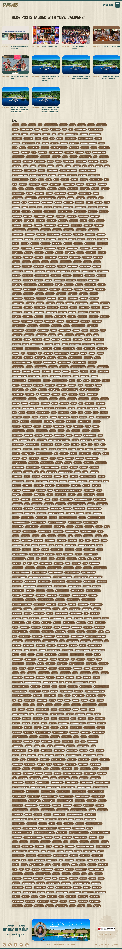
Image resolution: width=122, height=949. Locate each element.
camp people (38, 280)
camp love (54, 262)
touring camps (58, 846)
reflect (92, 700)
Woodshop (63, 901)
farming (69, 435)
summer (74, 778)
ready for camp (42, 700)
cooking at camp (103, 371)
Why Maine (50, 892)
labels (87, 540)
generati (60, 458)
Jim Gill (100, 531)
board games (102, 184)
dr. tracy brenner (92, 408)
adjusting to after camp (85, 138)
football (44, 449)
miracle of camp (100, 623)
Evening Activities (58, 426)
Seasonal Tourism (89, 728)
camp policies (69, 285)
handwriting (53, 481)
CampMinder (94, 330)
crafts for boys (38, 385)
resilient (66, 705)
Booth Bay (62, 189)
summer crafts (91, 801)
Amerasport (45, 148)
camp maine (16, 266)
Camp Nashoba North (63, 271)
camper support (56, 326)
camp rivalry (49, 294)
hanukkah (72, 481)
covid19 (86, 381)
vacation (82, 865)
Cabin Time (99, 202)
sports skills (16, 769)
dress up (21, 413)
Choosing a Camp (89, 349)
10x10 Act (45, 129)
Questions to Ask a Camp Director (95, 691)
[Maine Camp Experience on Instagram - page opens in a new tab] (27, 945)
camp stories (94, 303)
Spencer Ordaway (29, 764)
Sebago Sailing (17, 732)
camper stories (45, 326)
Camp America (37, 212)
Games (24, 458)
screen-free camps (76, 728)
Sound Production (32, 760)
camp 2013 (48, 207)
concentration (46, 371)
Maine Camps (16, 586)
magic (67, 563)
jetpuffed (98, 527)
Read (20, 700)
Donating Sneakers (28, 408)
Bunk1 (100, 198)
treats (23, 860)
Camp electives (90, 234)
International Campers (75, 522)
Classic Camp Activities (61, 353)
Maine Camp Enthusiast (55, 572)
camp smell (84, 298)
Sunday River (99, 805)
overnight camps (91, 664)
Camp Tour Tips (17, 312)
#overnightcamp (101, 125)
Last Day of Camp (70, 545)
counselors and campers (59, 381)
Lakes (51, 545)
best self (33, 180)
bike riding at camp (95, 180)
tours (43, 851)
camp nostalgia (56, 276)
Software (15, 760)
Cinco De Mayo (32, 353)
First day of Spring (18, 444)
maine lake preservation (93, 591)
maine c (78, 568)
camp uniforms (27, 317)
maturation (28, 613)
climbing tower (17, 358)
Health (106, 481)
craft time (15, 385)
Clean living (74, 353)
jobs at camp (25, 536)
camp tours (28, 312)
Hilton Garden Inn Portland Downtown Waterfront (68, 490)
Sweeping (92, 810)
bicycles (48, 180)
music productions (24, 636)
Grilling (85, 472)
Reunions (83, 709)
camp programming (29, 289)
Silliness (57, 741)
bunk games (61, 198)
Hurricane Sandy (60, 504)
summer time (56, 805)
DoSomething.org (60, 408)
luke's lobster (58, 563)
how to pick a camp (99, 499)
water (54, 878)
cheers (64, 344)
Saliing (90, 718)
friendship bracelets (100, 449)
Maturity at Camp (39, 613)
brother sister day (60, 193)
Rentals (26, 705)
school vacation (17, 728)
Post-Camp (46, 687)
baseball (68, 166)
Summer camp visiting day (65, 801)
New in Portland (62, 645)
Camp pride (102, 285)
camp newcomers (103, 271)
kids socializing (50, 540)
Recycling (84, 700)
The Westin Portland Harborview (33, 837)
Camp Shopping (29, 298)
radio (60, 696)
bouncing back (85, 189)
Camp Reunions (28, 294)
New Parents (73, 645)
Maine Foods (30, 591)
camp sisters (51, 298)
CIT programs (48, 353)
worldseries (28, 906)
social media (60, 755)
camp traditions (39, 312)
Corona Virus (84, 376)
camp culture (40, 234)
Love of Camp (16, 563)
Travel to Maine (85, 855)
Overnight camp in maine (76, 664)
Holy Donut (72, 495)
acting (45, 138)
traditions (78, 851)
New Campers (40, 645)
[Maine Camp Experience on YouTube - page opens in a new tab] (21, 945)
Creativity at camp (18, 390)
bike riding (84, 180)
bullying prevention (31, 198)
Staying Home (102, 773)
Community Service (103, 367)
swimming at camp (59, 814)
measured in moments (57, 618)
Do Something (64, 403)
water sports (73, 878)
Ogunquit (97, 655)
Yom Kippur (81, 906)
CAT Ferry (87, 339)
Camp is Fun (102, 253)
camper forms (85, 321)
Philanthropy (40, 677)
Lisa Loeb (30, 559)
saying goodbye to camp (77, 723)
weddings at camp (40, 887)
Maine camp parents (58, 581)
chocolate (57, 349)
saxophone (52, 723)
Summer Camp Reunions (82, 796)
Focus (102, 444)
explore (88, 426)
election (35, 417)
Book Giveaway (41, 189)
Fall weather (95, 431)
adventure (45, 143)
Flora (90, 444)
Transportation (31, 855)
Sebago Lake (101, 728)
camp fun (15, 248)
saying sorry (91, 723)
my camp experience (62, 636)
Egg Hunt (26, 417)
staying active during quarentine (72, 773)
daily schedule (45, 394)
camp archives (17, 216)
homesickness (25, 499)
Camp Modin (29, 271)
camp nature (75, 271)
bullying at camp (17, 198)
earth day (88, 413)
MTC (107, 632)
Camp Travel (62, 312)
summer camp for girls (37, 787)
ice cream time (17, 508)
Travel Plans (74, 855)
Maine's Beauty (17, 609)
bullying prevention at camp (47, 198)
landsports (59, 545)
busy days (58, 202)
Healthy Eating (38, 486)
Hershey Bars (16, 490)
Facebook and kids (42, 431)
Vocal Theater (66, 874)
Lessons (100, 550)
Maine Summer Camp (73, 600)
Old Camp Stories (17, 659)
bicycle (41, 180)
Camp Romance (61, 294)
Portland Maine (35, 687)
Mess (28, 623)
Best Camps (62, 175)
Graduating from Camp (65, 472)
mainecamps (28, 609)
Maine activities (94, 563)
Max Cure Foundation (61, 613)
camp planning (17, 285)
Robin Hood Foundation (57, 714)
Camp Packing (101, 276)
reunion (75, 709)
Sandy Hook (16, 723)
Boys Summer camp (18, 193)
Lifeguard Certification (91, 554)
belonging (41, 170)
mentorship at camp (18, 623)
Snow (23, 755)
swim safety (38, 814)
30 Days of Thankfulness (95, 129)
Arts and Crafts (104, 157)
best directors (72, 175)
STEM (14, 778)
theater (57, 837)
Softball (100, 755)
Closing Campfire (40, 358)
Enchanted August (36, 422)
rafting (67, 696)
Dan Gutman (56, 394)
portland (92, 682)
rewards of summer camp (20, 714)
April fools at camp (18, 157)
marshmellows (87, 609)
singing (37, 746)
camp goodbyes (85, 248)
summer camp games (68, 787)
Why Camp (41, 892)
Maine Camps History (74, 586)
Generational (69, 458)
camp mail (97, 262)
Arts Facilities (16, 161)
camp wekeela (94, 317)
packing (31, 668)
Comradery (36, 371)
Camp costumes (68, 230)
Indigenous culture (79, 508)
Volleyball (76, 874)
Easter (95, 413)
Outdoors (40, 664)
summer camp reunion (66, 796)
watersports (41, 883)
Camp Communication (19, 230)
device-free (95, 399)
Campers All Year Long (78, 326)
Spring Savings (55, 769)
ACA (54, 134)
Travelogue (16, 860)
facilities (61, 431)
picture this (87, 677)
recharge (52, 700)
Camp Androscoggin (50, 212)
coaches (97, 358)
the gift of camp (61, 833)
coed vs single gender (79, 362)
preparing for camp (85, 687)
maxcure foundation (76, 613)
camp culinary (30, 234)
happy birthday (82, 481)
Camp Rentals (89, 289)
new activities (16, 645)
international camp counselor (96, 518)
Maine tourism (51, 604)
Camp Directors (66, 234)
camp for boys (45, 244)
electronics (83, 417)
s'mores (54, 718)
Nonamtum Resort (67, 650)
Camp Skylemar (73, 298)
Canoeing (27, 339)
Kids (105, 536)
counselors (47, 381)
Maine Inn (50, 591)
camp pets (48, 280)
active (52, 138)
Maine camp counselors (39, 572)
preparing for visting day (19, 691)
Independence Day (56, 508)
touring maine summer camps (85, 846)
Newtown (33, 650)
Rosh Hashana (37, 718)
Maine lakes (16, 595)
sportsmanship (37, 769)
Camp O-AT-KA (78, 276)
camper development (72, 321)
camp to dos (95, 307)
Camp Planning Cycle (30, 285)
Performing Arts (29, 677)
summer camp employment (20, 787)
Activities (59, 138)
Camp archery (103, 212)
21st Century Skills (81, 129)
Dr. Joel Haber (81, 408)
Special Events (45, 760)
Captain (47, 339)
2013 (70, 129)
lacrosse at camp (17, 545)
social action (49, 755)
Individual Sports (17, 513)
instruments (53, 518)
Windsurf (34, 897)
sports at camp (58, 764)
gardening (44, 458)
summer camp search (98, 796)
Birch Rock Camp (34, 184)
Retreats (54, 709)
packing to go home (65, 668)
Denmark (62, 399)
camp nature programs (89, 271)
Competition (16, 371)
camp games (38, 248)
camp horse (49, 253)
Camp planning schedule (45, 285)
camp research (100, 289)
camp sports (50, 303)
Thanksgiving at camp (30, 828)
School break (101, 723)
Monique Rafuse (76, 627)
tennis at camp (68, 824)
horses (47, 499)
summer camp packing (79, 792)
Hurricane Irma (49, 504)
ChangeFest (49, 344)
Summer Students (44, 805)
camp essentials (17, 239)
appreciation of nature (99, 152)
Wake (90, 874)
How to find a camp (66, 499)
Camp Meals (61, 266)
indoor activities (29, 513)
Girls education (89, 463)
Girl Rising (59, 463)
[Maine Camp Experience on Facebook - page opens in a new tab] (4, 945)
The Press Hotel (17, 837)
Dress (14, 413)
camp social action (18, 303)
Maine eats (87, 586)
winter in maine (95, 897)
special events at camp (58, 760)
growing (27, 476)
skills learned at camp (19, 750)
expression (30, 431)
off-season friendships (77, 655)
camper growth (97, 321)
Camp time (64, 307)
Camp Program (17, 289)
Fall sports (85, 431)
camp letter (16, 262)
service (76, 737)
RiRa (32, 714)
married (65, 609)
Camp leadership (75, 257)
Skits (30, 750)
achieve (38, 138)
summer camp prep (33, 796)
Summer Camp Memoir (48, 792)
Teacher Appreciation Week (75, 814)
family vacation (59, 435)
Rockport (98, 714)
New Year (82, 645)
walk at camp (38, 878)
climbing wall (28, 358)
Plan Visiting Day (17, 682)
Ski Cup (50, 746)
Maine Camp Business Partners (21, 572)
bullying (96, 193)
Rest (14, 709)
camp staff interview (81, 303)
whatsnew (86, 887)
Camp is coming (90, 253)
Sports (49, 764)
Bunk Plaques (80, 198)
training (100, 851)
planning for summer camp (32, 682)
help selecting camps (62, 486)
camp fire (15, 244)
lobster (52, 559)
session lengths (93, 737)
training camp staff (18, 855)
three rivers (93, 837)
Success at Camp (64, 778)
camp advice (92, 207)
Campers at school (18, 330)
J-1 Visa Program (59, 527)
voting (84, 874)
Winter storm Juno (18, 901)
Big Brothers (64, 180)
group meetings (17, 476)
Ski (43, 746)
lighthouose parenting (19, 559)
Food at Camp (16, 449)
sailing (73, 718)
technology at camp (18, 824)
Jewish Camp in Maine (29, 531)
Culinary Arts (42, 390)
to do (65, 842)
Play (62, 682)
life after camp (68, 554)
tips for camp (57, 842)
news (26, 650)
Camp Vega (49, 317)
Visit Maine (36, 869)
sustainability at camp (48, 810)
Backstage (103, 161)
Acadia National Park (71, 134)
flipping (66, 444)
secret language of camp (60, 732)
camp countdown (17, 234)
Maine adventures (17, 568)
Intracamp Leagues (46, 527)
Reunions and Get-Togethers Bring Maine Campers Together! (50, 78)
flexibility (58, 444)
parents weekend (85, 673)
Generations (79, 458)
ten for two (43, 824)
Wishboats (54, 901)
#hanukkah (63, 125)
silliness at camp (67, 741)
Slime (91, 750)
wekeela (50, 887)
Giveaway (64, 467)
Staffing (95, 769)
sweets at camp (102, 810)
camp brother (40, 221)
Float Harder (75, 444)
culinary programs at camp (69, 390)
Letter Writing (49, 554)
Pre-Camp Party (72, 687)
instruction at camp (27, 518)
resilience (49, 705)
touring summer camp (103, 846)
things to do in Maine (80, 837)
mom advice (65, 627)
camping (84, 330)
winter (61, 897)
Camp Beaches (71, 216)
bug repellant (72, 193)
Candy (89, 335)
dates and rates (92, 394)
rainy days (101, 696)
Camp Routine (72, 294)
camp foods (34, 244)
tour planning (39, 846)
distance (54, 403)
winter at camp (83, 897)
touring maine (70, 846)
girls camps (78, 463)
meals (25, 618)
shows (37, 741)
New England (51, 645)
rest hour (21, 709)
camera (32, 207)
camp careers (16, 225)
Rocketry (89, 714)
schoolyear (38, 728)
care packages (66, 339)
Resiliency (57, 705)
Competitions (26, 371)
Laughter (100, 545)
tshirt (102, 860)
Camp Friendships (102, 244)
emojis (91, 417)
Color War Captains (41, 367)
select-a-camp (85, 732)
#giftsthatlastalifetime (51, 125)
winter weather (30, 901)
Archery (65, 157)
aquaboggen (56, 157)
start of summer (28, 773)
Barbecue (50, 166)
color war (29, 367)
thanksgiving (16, 828)
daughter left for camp (19, 399)
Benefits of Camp (52, 170)
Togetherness (94, 842)
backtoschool (16, 166)
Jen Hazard (79, 527)
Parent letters (31, 673)
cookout (45, 376)
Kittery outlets (61, 540)
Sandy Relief (26, 723)
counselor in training (34, 381)
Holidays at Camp (60, 495)
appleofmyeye (69, 152)
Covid (79, 381)
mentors (105, 618)
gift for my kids (33, 463)
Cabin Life (89, 202)
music (14, 636)
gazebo (53, 458)
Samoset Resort (100, 718)
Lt (24, 563)
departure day (72, 399)
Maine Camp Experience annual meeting (39, 577)
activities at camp (71, 138)
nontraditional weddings (82, 650)
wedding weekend (17, 887)
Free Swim (72, 449)
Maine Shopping (30, 600)
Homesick (15, 499)
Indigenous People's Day (94, 508)
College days (92, 362)
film (33, 440)
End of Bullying (49, 422)
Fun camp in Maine (85, 454)
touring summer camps (19, 851)
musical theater (37, 636)
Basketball (77, 166)
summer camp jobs (18, 792)
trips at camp (69, 860)
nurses (23, 655)
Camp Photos (71, 280)
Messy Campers (46, 623)
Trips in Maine (80, 860)
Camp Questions (54, 289)
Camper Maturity (32, 326)
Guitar (65, 476)
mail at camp (76, 563)
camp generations (72, 248)
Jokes (43, 536)
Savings (44, 723)
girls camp (68, 463)
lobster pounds (72, 559)
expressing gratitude (18, 431)
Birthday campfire (55, 184)
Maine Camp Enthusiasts (72, 572)
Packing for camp (41, 668)
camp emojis (101, 234)
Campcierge (38, 321)
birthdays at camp (69, 184)
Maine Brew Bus (68, 568)
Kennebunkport (88, 536)
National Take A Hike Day (50, 641)
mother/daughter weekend (20, 632)
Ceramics (25, 344)
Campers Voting (30, 330)
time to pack (34, 842)
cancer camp (69, 335)
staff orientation (85, 769)
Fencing (15, 440)
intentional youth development (68, 518)
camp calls (100, 221)
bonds (21, 189)
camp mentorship (85, 266)
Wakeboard (99, 874)
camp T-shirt (28, 307)
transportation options (44, 855)
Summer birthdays (18, 782)
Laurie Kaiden (26, 550)
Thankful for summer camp (94, 824)
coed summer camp (49, 362)
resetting (40, 705)
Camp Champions (76, 225)
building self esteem (85, 193)
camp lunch (87, 262)
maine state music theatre (46, 600)
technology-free (31, 824)
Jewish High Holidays (44, 531)
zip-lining (97, 906)
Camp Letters (26, 262)
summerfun (78, 805)
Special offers (72, 760)
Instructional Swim (41, 518)
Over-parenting (50, 664)
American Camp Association (59, 148)
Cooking (93, 371)
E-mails (73, 413)
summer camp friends (53, 787)
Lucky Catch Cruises (46, 563)
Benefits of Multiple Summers (68, 170)
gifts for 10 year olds (47, 463)
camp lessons (98, 257)
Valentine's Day (103, 865)
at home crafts (28, 161)
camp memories (72, 266)
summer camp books (71, 782)
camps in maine (41, 335)
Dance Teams (72, 394)
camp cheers (88, 225)
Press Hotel (54, 691)
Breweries (49, 193)
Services (84, 737)
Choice (79, 349)
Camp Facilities (40, 239)
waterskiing (16, 883)
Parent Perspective (44, 673)
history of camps (89, 490)
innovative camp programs (56, 513)
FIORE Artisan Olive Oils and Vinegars (59, 440)
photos (78, 677)
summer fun (102, 801)
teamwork (79, 819)
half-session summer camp (88, 476)
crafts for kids (61, 385)
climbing (100, 353)
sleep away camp (46, 750)
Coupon (72, 381)
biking (14, 184)
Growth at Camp (46, 476)
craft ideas (106, 381)
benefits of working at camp (38, 175)
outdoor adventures (18, 664)
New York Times (17, 650)
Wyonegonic (49, 906)
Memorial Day (78, 618)
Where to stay (97, 887)
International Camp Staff (38, 522)
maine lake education (77, 591)
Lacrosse (104, 540)
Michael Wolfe (81, 623)
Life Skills (78, 554)
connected (75, 371)
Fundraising (97, 454)
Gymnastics (74, 476)
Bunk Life (70, 198)
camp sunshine (17, 307)
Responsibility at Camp (89, 705)
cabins (107, 202)
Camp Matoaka (50, 266)
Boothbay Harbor (72, 189)
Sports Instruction (95, 764)
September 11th (66, 737)
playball (68, 682)
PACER (14, 668)
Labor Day (95, 540)
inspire (88, 513)
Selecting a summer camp (20, 737)
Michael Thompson (69, 623)
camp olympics (90, 276)
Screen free (55, 728)
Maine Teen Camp (39, 604)
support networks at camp (20, 810)
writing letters (39, 906)
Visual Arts (56, 874)
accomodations (17, 138)
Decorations (53, 399)
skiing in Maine (59, 746)
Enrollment (97, 422)
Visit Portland (59, 869)
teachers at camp (90, 814)
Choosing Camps (102, 349)
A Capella (24, 134)
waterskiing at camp (28, 883)
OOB (73, 659)
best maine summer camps (20, 180)
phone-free (60, 677)
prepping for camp (35, 691)
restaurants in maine (42, 709)
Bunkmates (16, 202)
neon (106, 641)
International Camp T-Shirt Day (57, 522)
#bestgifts (15, 125)
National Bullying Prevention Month (95, 636)
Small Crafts (100, 750)
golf (42, 472)
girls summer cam (101, 463)
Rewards (92, 709)
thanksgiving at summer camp (47, 828)
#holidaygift (81, 125)
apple (33, 152)
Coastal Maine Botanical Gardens (22, 362)
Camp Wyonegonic (27, 321)
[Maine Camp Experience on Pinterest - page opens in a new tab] (15, 945)
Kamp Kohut (62, 536)
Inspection (80, 513)
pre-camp (62, 687)
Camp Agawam (103, 207)
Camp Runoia (83, 294)
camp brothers (52, 221)
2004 (64, 129)
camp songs (30, 303)
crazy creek (72, 385)
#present (15, 129)
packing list (53, 668)
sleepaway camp (59, 750)
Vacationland (91, 865)
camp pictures (82, 280)
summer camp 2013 (42, 782)
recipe (60, 700)
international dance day (90, 522)
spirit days (41, 764)
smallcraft (15, 755)
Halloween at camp (18, 481)
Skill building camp (83, 746)
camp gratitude (97, 248)
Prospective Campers (66, 691)
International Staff (18, 527)
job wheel (15, 536)
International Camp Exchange (20, 522)
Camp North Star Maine (42, 276)
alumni (15, 148)
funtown (105, 454)
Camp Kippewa (28, 257)
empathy (15, 422)
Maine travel (62, 604)
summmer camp (88, 805)
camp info (80, 253)
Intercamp (82, 518)
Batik (84, 166)
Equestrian (37, 426)
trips (61, 860)
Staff (76, 769)
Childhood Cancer (17, 349)
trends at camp (39, 860)
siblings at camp (46, 741)
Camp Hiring (28, 253)
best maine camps (94, 175)
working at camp (94, 901)
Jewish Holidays (58, 531)
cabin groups (79, 202)
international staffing (32, 527)
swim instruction (17, 814)
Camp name (50, 271)
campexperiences (43, 330)
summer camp (30, 782)
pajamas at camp (97, 668)
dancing (82, 394)
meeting (69, 618)
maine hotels (40, 591)
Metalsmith (57, 623)
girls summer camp (18, 467)
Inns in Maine (70, 513)
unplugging (66, 865)
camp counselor (81, 230)
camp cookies (57, 230)
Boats (14, 189)
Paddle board (77, 668)
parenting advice (65, 673)
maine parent (92, 595)
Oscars (99, 659)
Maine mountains (64, 595)
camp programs (42, 289)
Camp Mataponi (38, 266)
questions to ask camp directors (21, 696)
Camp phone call (59, 280)
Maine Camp (87, 568)
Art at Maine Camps (85, 157)
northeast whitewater (98, 650)
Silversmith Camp (17, 746)
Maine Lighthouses (28, 595)
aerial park (64, 143)
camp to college (84, 307)
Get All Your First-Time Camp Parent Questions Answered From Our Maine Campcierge (50, 110)
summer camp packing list (96, 792)
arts (95, 157)
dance (64, 394)
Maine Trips (72, 604)
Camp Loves (77, 262)
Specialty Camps (17, 764)
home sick (100, 495)
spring (46, 769)
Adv (38, 143)
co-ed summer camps (75, 358)
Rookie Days (16, 718)
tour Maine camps (27, 846)
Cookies (73, 944)
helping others (76, 486)
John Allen (35, 536)
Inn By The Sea (41, 513)
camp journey (16, 257)
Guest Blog (57, 476)
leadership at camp (57, 550)
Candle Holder (80, 335)
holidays (50, 495)
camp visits (72, 317)
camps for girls (29, 335)
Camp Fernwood (102, 239)
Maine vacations (83, 604)
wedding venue (96, 883)
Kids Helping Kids (26, 540)
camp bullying (63, 221)
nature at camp (85, 641)
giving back (74, 467)
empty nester (24, 422)
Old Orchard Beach (30, 659)
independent (67, 508)
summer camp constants (102, 782)
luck (35, 563)
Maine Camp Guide (30, 581)
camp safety (94, 294)
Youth (89, 906)
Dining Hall (16, 403)
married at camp (74, 609)
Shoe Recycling (17, 741)
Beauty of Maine (17, 170)
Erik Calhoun (47, 426)
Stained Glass (104, 769)
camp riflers (39, 294)
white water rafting (29, 892)
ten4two (51, 824)
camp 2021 (57, 207)
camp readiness (67, 289)
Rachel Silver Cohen (50, 696)
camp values (38, 317)
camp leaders (63, 257)
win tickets (16, 897)
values (14, 869)
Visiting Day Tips (17, 874)
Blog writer (80, 184)
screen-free (64, 728)
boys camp (95, 189)
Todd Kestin (74, 842)
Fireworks (75, 440)
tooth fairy (105, 842)
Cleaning (92, 353)
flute (96, 444)
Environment (16, 426)
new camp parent (28, 645)
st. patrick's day (67, 769)
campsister (52, 335)
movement (71, 632)
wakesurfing (27, 878)
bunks (24, 202)
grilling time (94, 472)
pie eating (96, 677)
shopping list (28, 741)
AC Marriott (46, 134)
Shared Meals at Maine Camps (111, 46)
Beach (91, 166)
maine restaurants (18, 600)
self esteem (33, 737)
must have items (49, 636)
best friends (82, 175)
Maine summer (60, 600)
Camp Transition (51, 312)
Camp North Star (27, 276)
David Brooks (32, 399)
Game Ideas (16, 458)
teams (71, 819)
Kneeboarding (72, 540)
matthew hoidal (17, 613)
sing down (28, 746)
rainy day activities (78, 696)
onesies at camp (63, 659)
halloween (101, 476)
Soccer (40, 755)
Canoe (96, 335)
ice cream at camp (102, 504)
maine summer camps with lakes (22, 604)
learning (78, 550)
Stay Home (57, 773)
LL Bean (44, 559)
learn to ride (69, 550)
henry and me (96, 486)
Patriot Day (105, 673)
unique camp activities (36, 865)
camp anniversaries (80, 212)
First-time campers (47, 444)
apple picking (42, 152)
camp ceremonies (63, 225)
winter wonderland (43, 901)
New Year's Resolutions (95, 645)
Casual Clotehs (78, 339)
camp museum (40, 271)
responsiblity (102, 705)
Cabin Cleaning (68, 202)
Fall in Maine (75, 431)
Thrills (101, 837)
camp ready (78, 289)
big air (56, 180)
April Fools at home (32, 157)
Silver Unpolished (92, 741)
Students (53, 778)
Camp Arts (50, 216)
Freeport (80, 449)
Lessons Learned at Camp (19, 554)
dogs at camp (89, 403)
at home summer (39, 161)
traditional (69, 851)
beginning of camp (30, 170)
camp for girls (57, 244)
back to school (93, 161)
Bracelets (29, 193)
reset (32, 705)
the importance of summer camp (79, 833)
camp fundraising (26, 248)
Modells (57, 627)
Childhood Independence (32, 349)
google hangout (51, 472)
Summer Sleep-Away (31, 805)
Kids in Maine (38, 540)
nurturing (31, 655)
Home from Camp (89, 495)
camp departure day (53, 234)
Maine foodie (96, 586)
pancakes (15, 673)
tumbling (24, 865)
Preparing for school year (101, 687)
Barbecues (59, 166)
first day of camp (99, 440)
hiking (50, 490)
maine (85, 563)
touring (49, 846)
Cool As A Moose (55, 376)
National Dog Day (17, 641)
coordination (66, 376)
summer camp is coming (100, 787)
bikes (106, 180)
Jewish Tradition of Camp (88, 531)
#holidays (91, 125)
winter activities (70, 897)
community (91, 367)
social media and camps (73, 755)
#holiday (72, 125)
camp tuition (16, 317)
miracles (15, 627)
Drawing (103, 408)
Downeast (71, 408)
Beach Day (99, 166)
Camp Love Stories (66, 262)
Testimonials (79, 824)
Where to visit (16, 892)
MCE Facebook (95, 613)
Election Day (44, 417)
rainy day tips (91, 696)
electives (74, 417)
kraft (81, 540)
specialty (94, 760)
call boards (16, 207)
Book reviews (52, 189)
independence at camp (41, 508)
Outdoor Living (31, 664)
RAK (14, 700)
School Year (28, 728)
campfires (76, 330)
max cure (49, 613)
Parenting (54, 673)
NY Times (39, 655)
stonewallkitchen (35, 778)
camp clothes (99, 225)
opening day (81, 659)
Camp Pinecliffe (93, 280)
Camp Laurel (39, 257)
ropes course (26, 718)
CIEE (23, 353)
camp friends (78, 244)
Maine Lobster (40, 595)
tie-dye (15, 842)
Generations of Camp (91, 458)
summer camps (80, 801)
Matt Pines (97, 609)
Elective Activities (63, 417)
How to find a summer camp (83, 499)
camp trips (72, 312)
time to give (23, 842)
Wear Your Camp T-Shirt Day (81, 883)
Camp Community (33, 230)
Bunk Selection (92, 198)
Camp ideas (59, 253)
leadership (45, 550)
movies (101, 632)
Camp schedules (17, 298)
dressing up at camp (43, 413)
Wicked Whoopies (75, 892)
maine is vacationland (62, 591)
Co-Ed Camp (51, 358)
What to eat (77, 887)
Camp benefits (95, 216)
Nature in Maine (97, 641)
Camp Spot (60, 303)
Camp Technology (52, 307)
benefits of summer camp (20, 175)
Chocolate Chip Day (68, 349)
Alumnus (22, 148)
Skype (36, 750)
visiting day (69, 869)
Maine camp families (95, 577)
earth (80, 413)
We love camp (66, 883)
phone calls (50, 677)
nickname (42, 650)
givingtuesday (28, 472)
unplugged (56, 865)
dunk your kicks (63, 413)
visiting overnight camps (43, 874)
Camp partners (28, 280)
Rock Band (69, 714)
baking (25, 166)
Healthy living (49, 486)
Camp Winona (104, 317)
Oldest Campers (43, 659)
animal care (85, 148)
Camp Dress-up (78, 234)
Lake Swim (43, 545)
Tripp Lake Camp (51, 860)
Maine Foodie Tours (18, 591)
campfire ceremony (65, 330)
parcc (22, 673)
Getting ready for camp (19, 463)
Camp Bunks (73, 221)
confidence (57, 371)
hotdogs (55, 499)
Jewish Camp (16, 531)
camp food (25, 244)
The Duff (89, 828)
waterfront (92, 878)
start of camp (16, 773)
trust (96, 860)
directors (24, 403)
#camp (24, 125)
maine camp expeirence (88, 572)
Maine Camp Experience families (62, 577)
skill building (70, 746)
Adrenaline (98, 138)
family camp (28, 435)
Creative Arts (89, 385)
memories (88, 618)
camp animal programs (65, 212)
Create (80, 385)
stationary (39, 773)
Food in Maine (27, 449)
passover (95, 673)
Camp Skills (62, 298)
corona (76, 376)
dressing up (31, 413)
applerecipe (79, 152)
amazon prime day (33, 148)
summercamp (67, 805)
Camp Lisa (45, 262)
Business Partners (34, 202)
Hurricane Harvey (36, 504)
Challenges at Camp (37, 344)
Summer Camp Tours (48, 801)
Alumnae (102, 143)
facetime (52, 431)
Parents (75, 673)
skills (93, 746)
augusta (58, 161)
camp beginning (83, 216)
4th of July (16, 134)
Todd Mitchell (84, 842)
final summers (42, 440)
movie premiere (91, 632)
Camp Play (59, 285)
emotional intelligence (103, 417)
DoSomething (49, 408)
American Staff (74, 148)
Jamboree (70, 527)
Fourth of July (62, 449)
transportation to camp (60, 855)
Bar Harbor (42, 166)
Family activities (17, 435)
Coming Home (53, 367)
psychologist (78, 691)
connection (84, 371)
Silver (83, 741)
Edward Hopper (17, 417)
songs (22, 760)
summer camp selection (19, 801)
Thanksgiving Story (78, 828)
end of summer (71, 422)
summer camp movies (63, 792)
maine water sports (96, 604)
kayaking (78, 536)
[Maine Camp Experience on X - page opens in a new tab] (10, 945)
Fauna (100, 435)
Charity (57, 344)
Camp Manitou (27, 266)
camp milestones (17, 271)
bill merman (23, 184)
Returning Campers (65, 709)
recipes (67, 700)
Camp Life (36, 262)
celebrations (16, 344)
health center (16, 486)
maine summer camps (88, 600)
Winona (42, 897)
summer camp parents (19, 796)
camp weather (82, 317)
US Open (74, 865)
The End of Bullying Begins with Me (44, 833)
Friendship (89, 449)
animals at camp (104, 148)
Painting (87, 668)
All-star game (74, 143)
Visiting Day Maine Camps (96, 869)
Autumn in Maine (68, 161)
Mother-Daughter (99, 627)
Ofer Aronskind (63, 655)
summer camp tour (34, 801)
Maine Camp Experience (11, 5)
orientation (91, 659)
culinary (33, 390)
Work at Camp (83, 901)
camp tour (105, 307)
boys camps (105, 189)
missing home (36, 627)
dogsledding (16, 408)
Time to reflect (45, 842)
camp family (62, 239)
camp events (28, 239)
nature (62, 641)
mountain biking (60, 632)
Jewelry (107, 527)
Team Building (39, 819)
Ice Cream (91, 504)
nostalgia (15, 655)
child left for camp (88, 344)
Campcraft (60, 321)
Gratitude (77, 472)
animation (15, 152)
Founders (52, 449)
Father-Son (78, 435)
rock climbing (80, 714)
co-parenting (88, 358)
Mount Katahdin (34, 632)
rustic (46, 718)
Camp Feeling (91, 239)
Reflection (100, 700)
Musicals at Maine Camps (49, 46)
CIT (40, 353)
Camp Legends (87, 257)
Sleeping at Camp (72, 750)
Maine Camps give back (45, 586)
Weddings (28, 887)
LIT (37, 559)
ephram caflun (27, 426)
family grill (39, 435)
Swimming (47, 814)
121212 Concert (55, 129)
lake (27, 545)
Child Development (75, 344)
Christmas (15, 353)
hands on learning (42, 481)
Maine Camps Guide (60, 586)
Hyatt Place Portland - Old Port (77, 504)
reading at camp (29, 700)
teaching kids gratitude (19, 819)
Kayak (70, 536)
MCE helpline (16, 618)
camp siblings (41, 298)
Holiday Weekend (39, 495)
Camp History (39, 253)
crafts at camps (26, 385)
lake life (34, 545)
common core (64, 367)
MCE (86, 613)
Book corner (29, 189)
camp (39, 207)
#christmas (32, 125)
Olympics (53, 659)
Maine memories (52, 595)
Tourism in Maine (33, 851)
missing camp (24, 627)
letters (59, 554)
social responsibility (89, 755)
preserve (45, 691)
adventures (54, 143)
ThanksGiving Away (64, 828)
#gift (40, 125)
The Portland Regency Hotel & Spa (100, 833)
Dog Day (73, 403)
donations (39, 408)
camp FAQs (81, 239)
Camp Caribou (27, 225)
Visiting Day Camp (81, 869)
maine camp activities (100, 568)
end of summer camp (84, 422)
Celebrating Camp (98, 339)
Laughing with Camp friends (86, 545)
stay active (48, 773)
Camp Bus (83, 221)
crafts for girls (50, 385)
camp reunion (17, 294)
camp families (51, 239)
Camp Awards (60, 216)
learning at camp (89, 550)
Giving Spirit (83, 467)
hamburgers (30, 481)
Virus (27, 869)
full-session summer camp (44, 454)
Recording (75, 700)
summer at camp (95, 778)
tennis (59, 824)
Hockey (99, 490)
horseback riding (37, 499)
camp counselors (93, 230)
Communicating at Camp (78, 367)
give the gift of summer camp (50, 467)
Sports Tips (26, 769)
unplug (48, 865)
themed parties (67, 837)
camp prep (79, 285)
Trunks (90, 860)
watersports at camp (53, 883)
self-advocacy (55, 737)
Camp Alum (16, 212)
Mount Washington (48, 632)
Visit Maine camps (47, 869)
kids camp (16, 540)
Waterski (101, 878)
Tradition (60, 851)
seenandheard (74, 732)
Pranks (54, 687)
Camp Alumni (26, 212)
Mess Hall (36, 623)
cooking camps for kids (19, 376)
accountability (28, 138)
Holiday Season (27, 495)
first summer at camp (32, 444)
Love (89, 559)
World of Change (17, 906)
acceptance (84, 134)
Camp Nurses (67, 276)
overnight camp (62, 664)
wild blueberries (100, 892)
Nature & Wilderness (72, 641)
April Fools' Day (45, 157)
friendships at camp (27, 454)
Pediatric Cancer (17, 677)
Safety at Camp (64, 718)
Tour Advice (16, 846)
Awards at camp (81, 161)
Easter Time (104, 413)
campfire (53, 330)
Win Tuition (26, 897)
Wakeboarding (16, 878)
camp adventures (80, 207)
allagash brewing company (88, 143)
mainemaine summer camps (42, 609)
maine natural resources (79, 595)
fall (68, 431)
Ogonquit (89, 655)
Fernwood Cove (24, 440)
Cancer (60, 335)
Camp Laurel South (51, 257)
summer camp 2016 (57, 782)
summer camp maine (32, 792)
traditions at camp (89, 851)
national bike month (77, 636)
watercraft (83, 878)
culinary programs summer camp (89, 390)
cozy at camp (96, 381)
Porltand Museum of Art (80, 682)
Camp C (92, 221)
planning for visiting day (50, 682)
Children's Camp (46, 349)
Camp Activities (68, 207)
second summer (28, 732)
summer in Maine (17, 805)
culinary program (54, 390)
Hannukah (63, 481)
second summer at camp (43, 732)
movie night (81, 632)
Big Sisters (74, 180)
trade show (51, 851)
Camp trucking (83, 312)
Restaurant (30, 709)
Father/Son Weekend (89, 435)
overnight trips (103, 664)
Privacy (67, 944)
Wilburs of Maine (87, 892)
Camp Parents (16, 280)
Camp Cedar (38, 225)
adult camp (16, 143)
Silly (77, 741)
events (69, 426)
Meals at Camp (34, 618)
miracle (90, 623)
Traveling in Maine (97, 855)
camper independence (18, 326)
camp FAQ (72, 239)
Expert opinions (78, 426)
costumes (94, 376)
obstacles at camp (51, 655)
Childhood (100, 344)
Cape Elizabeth (37, 339)
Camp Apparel (93, 212)
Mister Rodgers (47, 627)
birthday (44, 184)
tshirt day (15, 865)
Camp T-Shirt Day (39, 307)
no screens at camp (53, 650)
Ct (27, 390)
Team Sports (62, 819)
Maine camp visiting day (74, 581)
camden (25, 207)
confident (65, 371)
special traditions (84, 760)
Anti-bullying (25, 152)
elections (53, 417)
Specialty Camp (105, 760)
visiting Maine (29, 874)
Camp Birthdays (17, 221)
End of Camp (60, 422)
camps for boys (17, 335)
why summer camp (62, 892)
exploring (95, 426)
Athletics (50, 161)
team (30, 819)
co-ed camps (62, 358)
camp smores (94, 298)
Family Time (48, 435)
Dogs (80, 403)
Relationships (16, 705)
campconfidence (49, 321)
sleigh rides (83, 750)
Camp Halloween (17, 253)
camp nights (16, 276)
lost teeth (82, 559)
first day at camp (86, 440)
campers (66, 326)
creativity (98, 385)
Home (79, 495)
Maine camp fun (17, 581)
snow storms (31, 755)
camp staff (70, 303)
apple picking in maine (56, 152)
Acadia (60, 134)
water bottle (63, 878)
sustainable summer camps (78, 810)
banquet (33, 166)
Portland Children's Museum (20, 687)
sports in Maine (83, 764)
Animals (94, 148)
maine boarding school (54, 568)
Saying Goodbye (63, 723)
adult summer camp (28, 143)
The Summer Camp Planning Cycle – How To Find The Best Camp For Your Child (19, 110)
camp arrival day (39, 216)
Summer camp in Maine (84, 787)
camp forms (67, 244)
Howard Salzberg (17, 504)
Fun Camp (73, 454)
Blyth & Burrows (91, 184)
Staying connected (90, 773)
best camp (52, 175)
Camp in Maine (70, 253)
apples (88, 152)
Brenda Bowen (39, 193)
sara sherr (35, 723)
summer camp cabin (86, 782)
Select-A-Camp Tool (98, 732)
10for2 (37, 129)
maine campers (102, 581)
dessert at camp (83, 399)
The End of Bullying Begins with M (22, 833)
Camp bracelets (29, 221)
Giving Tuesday (17, 472)
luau (29, 563)
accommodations (95, 134)
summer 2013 (83, 778)
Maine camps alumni (29, 586)
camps (103, 330)
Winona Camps (52, 897)
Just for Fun (52, 536)
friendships (16, 454)
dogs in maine (100, 403)
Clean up (83, 353)
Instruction (16, 518)
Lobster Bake (60, 559)
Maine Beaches (30, 568)
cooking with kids (34, 376)
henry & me (86, 486)
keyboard (98, 536)
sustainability (34, 810)
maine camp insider (44, 581)
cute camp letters (18, 394)
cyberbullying (29, 394)
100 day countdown (26, 129)
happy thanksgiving (95, 481)
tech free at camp (90, 819)
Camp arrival (27, 216)
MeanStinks (45, 618)
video (21, 869)
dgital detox (104, 399)
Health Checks (27, 486)
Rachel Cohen (37, 696)
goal (36, 472)
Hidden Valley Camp (28, 490)
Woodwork (72, 901)
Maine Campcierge (89, 581)
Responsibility (76, 705)
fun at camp (64, 454)
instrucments (97, 513)
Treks (30, 860)
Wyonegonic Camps (61, 906)
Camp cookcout (45, 230)
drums (54, 413)
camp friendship (89, 244)
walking (47, 878)
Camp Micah (96, 266)
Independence (28, 508)
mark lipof (56, 609)
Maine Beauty (41, 568)
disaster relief (34, 403)
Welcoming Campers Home (63, 887)
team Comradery (51, 819)
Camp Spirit (40, 303)
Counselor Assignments (19, 381)
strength (45, 778)
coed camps (37, 362)
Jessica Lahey (89, 527)
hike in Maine (41, 490)
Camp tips (73, 307)
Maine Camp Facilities (80, 577)
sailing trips (82, 718)
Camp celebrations (50, 225)
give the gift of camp (33, 467)
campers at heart (92, 326)
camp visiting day (60, 317)
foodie (36, 449)
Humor (27, 504)
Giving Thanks (94, 467)
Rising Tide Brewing (42, 714)
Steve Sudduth (23, 778)
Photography (69, 677)
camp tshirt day (94, 312)
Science (46, 728)
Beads (107, 166)
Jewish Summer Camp (72, 531)
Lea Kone (36, 550)
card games (55, 339)
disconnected (45, 403)
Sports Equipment (70, 764)
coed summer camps (64, 362)
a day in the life (35, 134)
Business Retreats (47, 202)
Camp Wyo (16, 321)
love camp (97, 559)
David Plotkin (43, 399)
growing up (36, 476)
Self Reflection (44, 737)
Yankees (72, 906)
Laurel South (16, 550)
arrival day (73, 157)
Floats (83, 444)
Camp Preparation (90, 285)
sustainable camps (62, 810)
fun (56, 454)
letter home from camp (36, 554)
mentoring (97, 618)
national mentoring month (33, 641)
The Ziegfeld (48, 837)
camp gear (61, 248)
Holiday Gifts (16, 495)
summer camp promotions (49, 796)
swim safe (28, 814)
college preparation (18, 367)
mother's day (87, 627)
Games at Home (34, 458)
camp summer (105, 303)
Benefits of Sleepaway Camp (87, 170)
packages (22, 668)
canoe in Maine (17, 339)
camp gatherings (50, 248)
